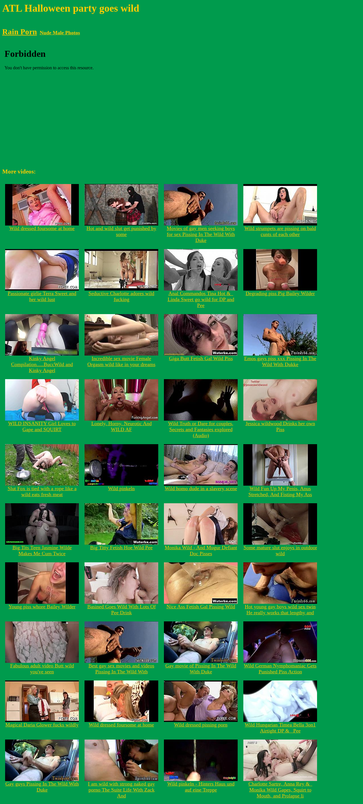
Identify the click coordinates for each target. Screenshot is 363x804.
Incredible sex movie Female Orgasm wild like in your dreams (121, 361)
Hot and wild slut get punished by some (121, 231)
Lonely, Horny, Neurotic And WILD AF (121, 426)
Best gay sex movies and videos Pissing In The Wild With (121, 668)
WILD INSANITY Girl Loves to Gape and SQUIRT (42, 426)
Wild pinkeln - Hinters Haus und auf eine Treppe (201, 787)
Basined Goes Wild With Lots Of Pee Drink (121, 609)
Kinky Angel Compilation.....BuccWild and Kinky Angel (42, 364)
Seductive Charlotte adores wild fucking (121, 296)
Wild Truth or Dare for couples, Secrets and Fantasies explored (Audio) (200, 429)
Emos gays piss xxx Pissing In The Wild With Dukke (280, 361)
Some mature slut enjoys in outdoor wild (280, 550)
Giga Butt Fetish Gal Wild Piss (201, 358)
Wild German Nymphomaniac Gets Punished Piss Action (280, 668)
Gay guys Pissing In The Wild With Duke (42, 787)
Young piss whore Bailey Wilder (42, 606)
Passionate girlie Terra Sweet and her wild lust (42, 296)
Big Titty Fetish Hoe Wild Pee (121, 547)
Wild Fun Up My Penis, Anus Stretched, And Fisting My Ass (280, 491)
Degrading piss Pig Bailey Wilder (280, 293)
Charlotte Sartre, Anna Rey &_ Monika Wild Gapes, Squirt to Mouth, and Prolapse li (280, 790)
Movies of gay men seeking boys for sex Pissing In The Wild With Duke (201, 234)
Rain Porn (19, 32)
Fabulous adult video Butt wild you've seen (42, 668)
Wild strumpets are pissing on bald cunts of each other (280, 231)
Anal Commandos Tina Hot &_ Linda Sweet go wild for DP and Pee (201, 299)
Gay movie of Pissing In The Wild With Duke (200, 668)
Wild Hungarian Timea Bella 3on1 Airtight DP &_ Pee (280, 728)
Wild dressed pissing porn (200, 725)
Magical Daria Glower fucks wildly (42, 725)
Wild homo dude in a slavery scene (201, 488)
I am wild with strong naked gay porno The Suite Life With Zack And (121, 790)
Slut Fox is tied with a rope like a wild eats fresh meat (42, 491)
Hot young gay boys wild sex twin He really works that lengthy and (280, 609)
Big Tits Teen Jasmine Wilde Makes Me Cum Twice (42, 550)
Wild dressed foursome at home (42, 228)
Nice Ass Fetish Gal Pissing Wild (200, 606)
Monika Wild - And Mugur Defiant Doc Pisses (201, 550)
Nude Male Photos (60, 32)
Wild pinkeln (121, 488)
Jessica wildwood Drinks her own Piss (280, 426)
